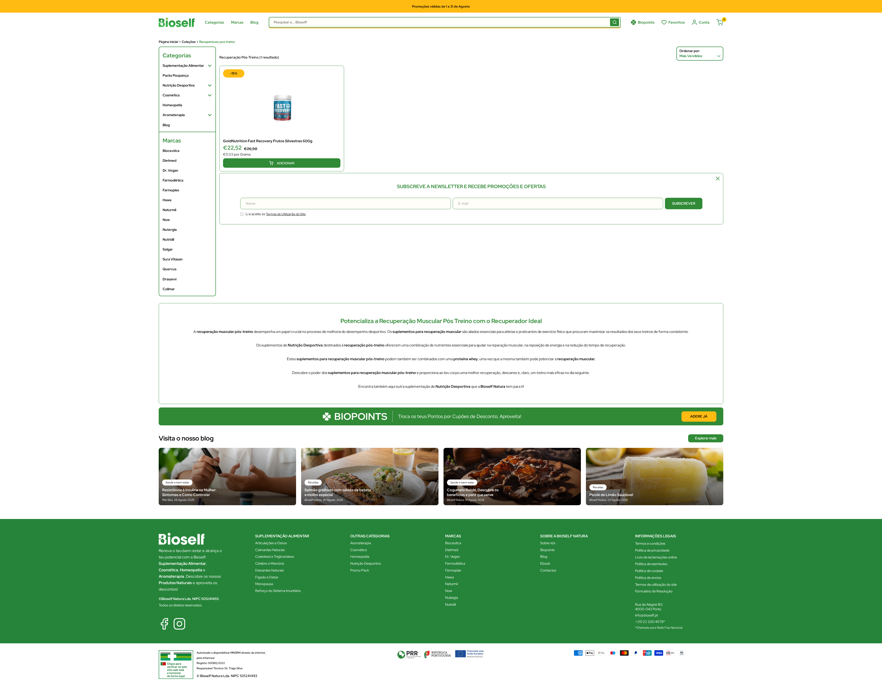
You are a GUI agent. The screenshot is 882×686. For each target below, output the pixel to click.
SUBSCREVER (441, 366)
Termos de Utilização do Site (334, 354)
